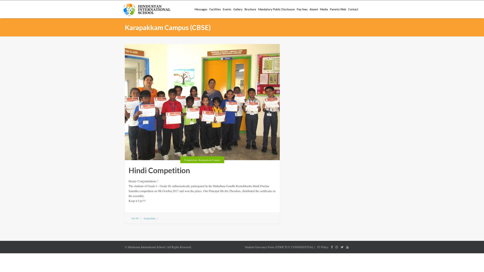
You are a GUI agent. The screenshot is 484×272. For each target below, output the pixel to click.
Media (324, 9)
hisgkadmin (150, 218)
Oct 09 (135, 218)
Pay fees (302, 9)
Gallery (238, 9)
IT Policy (322, 247)
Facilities (215, 9)
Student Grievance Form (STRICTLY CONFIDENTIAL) (280, 247)
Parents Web (338, 9)
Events (227, 9)
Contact (353, 9)
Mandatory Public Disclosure (276, 9)
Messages (201, 9)
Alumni (313, 9)
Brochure (250, 9)
